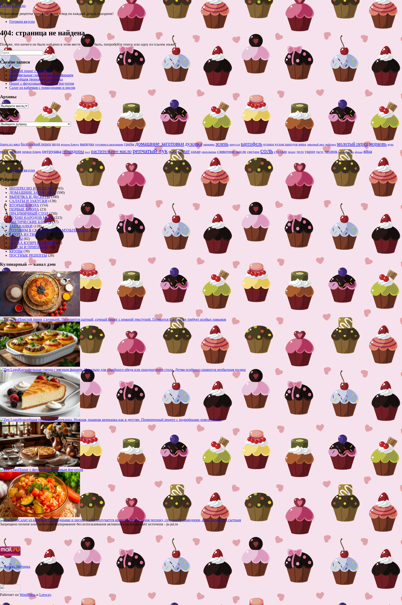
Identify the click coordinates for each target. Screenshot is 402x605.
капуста (235, 144)
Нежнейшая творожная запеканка (36, 79)
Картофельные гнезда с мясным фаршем (41, 75)
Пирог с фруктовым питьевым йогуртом (41, 83)
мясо (4, 151)
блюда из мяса (10, 144)
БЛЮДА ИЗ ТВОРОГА (27, 234)
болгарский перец (36, 144)
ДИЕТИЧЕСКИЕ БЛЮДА (30, 222)
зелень (222, 144)
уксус (320, 152)
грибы (129, 144)
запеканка (208, 144)
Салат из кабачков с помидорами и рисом (42, 88)
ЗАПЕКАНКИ (21, 226)
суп (276, 152)
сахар (196, 151)
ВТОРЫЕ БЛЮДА (24, 205)
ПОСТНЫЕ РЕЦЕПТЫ (28, 255)
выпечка (87, 144)
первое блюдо (31, 152)
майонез (330, 144)
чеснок (331, 151)
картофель (251, 143)
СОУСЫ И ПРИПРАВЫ (28, 247)
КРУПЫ (16, 251)
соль (266, 150)
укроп (310, 151)
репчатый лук (150, 151)
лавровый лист (315, 144)
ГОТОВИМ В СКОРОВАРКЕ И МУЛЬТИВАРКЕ (49, 230)
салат (184, 151)
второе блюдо (70, 144)
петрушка (51, 151)
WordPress (27, 595)
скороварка (208, 152)
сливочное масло (231, 151)
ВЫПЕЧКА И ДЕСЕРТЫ (29, 197)
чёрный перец (346, 152)
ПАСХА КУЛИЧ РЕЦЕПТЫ (32, 243)
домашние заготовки (159, 143)
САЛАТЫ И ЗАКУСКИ (28, 201)
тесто (300, 152)
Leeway (45, 595)
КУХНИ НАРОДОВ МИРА (31, 218)
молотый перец (352, 144)
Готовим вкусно (13, 6)
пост (87, 152)
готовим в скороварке (109, 144)
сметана (253, 152)
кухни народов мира (290, 144)
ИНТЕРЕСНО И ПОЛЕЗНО (31, 188)
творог (292, 152)
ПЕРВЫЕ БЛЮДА (24, 209)
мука (390, 144)
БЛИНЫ (16, 239)
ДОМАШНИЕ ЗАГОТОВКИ (32, 193)
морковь (378, 144)
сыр (283, 151)
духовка (193, 144)
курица (268, 144)
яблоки (358, 152)
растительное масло (111, 151)
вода (56, 144)
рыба (173, 151)
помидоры (73, 151)
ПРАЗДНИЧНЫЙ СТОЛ (28, 213)
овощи (15, 151)
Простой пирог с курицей (29, 71)
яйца (367, 151)
